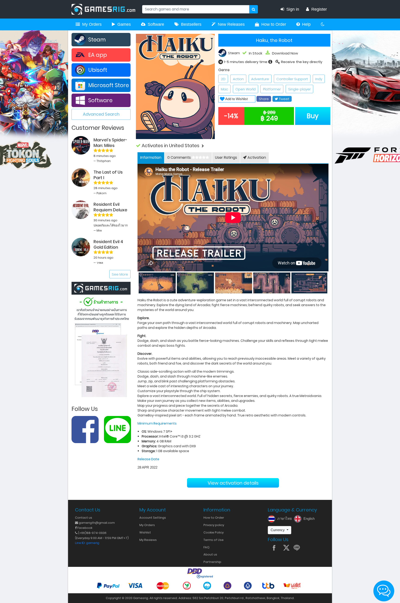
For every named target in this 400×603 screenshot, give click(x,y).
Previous (137, 282)
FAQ (206, 547)
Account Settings (152, 517)
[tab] (151, 157)
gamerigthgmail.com (96, 522)
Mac (224, 89)
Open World (245, 89)
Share (264, 98)
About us (210, 554)
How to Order (273, 24)
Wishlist (145, 532)
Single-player (299, 89)
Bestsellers (191, 24)
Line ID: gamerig (87, 543)
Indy (318, 78)
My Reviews (148, 540)
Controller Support (292, 78)
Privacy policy (213, 525)
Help (306, 24)
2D (223, 78)
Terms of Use (213, 540)
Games (124, 24)
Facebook (84, 528)
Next (328, 282)
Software (156, 24)
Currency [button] (278, 530)
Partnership (212, 562)
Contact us (83, 517)
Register (319, 9)
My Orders (92, 24)
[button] (233, 146)
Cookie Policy (213, 532)
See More (120, 274)
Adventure (260, 78)
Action (238, 78)
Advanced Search (101, 114)
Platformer (272, 89)
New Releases (231, 24)
